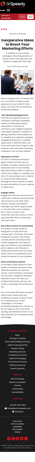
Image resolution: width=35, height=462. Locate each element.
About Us (17, 375)
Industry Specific (17, 368)
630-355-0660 (6, 18)
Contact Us (17, 398)
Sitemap (17, 432)
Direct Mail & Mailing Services (17, 341)
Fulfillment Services (17, 365)
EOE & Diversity (17, 429)
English (2, 10)
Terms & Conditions (17, 424)
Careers (17, 385)
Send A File (30, 16)
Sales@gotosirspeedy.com (19, 408)
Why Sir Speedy (17, 379)
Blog (5, 29)
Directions (19, 411)
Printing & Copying (17, 338)
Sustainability (17, 392)
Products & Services (17, 331)
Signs (17, 335)
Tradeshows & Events (17, 355)
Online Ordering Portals (18, 345)
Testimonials (17, 389)
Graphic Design (17, 348)
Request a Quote (22, 16)
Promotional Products (17, 362)
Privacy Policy (17, 421)
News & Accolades (17, 382)
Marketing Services (17, 352)
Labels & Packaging (17, 358)
